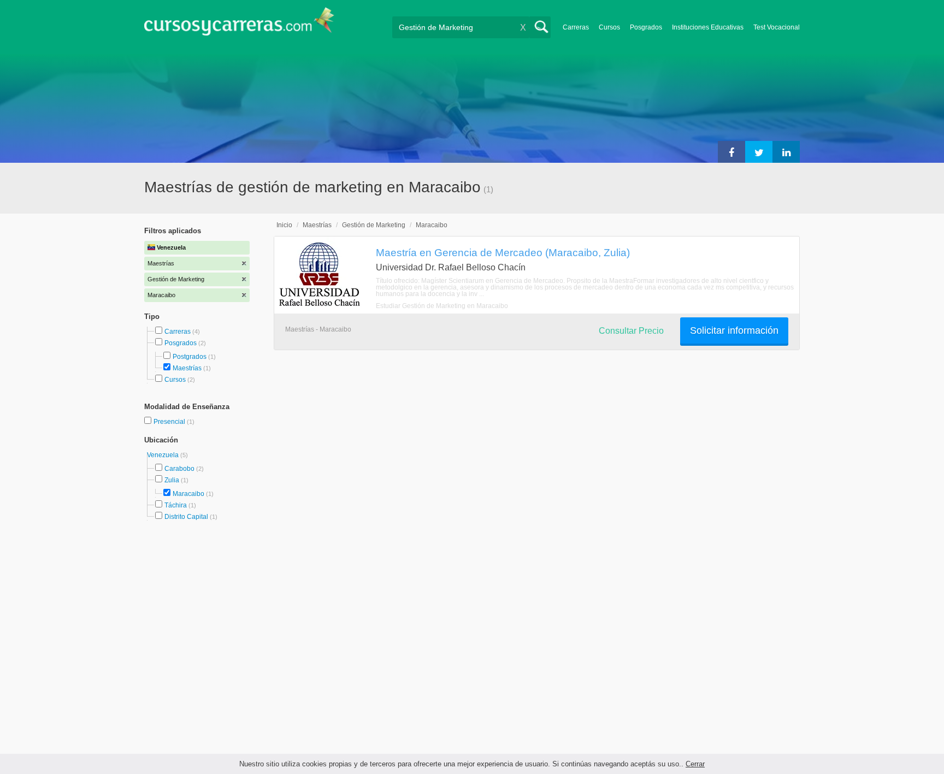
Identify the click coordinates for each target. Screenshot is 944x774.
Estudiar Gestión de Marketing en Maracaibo (442, 306)
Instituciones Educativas (708, 27)
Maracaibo (188, 494)
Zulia (171, 480)
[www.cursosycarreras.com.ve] (239, 25)
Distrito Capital (186, 517)
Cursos (609, 27)
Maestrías (187, 368)
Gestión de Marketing (373, 225)
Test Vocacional (776, 27)
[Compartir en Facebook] (731, 152)
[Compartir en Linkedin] (786, 152)
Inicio (284, 225)
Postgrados (189, 357)
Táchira (175, 505)
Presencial (170, 422)
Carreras (576, 27)
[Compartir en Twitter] (758, 152)
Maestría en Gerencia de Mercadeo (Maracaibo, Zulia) (503, 252)
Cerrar (695, 764)
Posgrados (646, 27)
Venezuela (163, 455)
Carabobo (179, 468)
